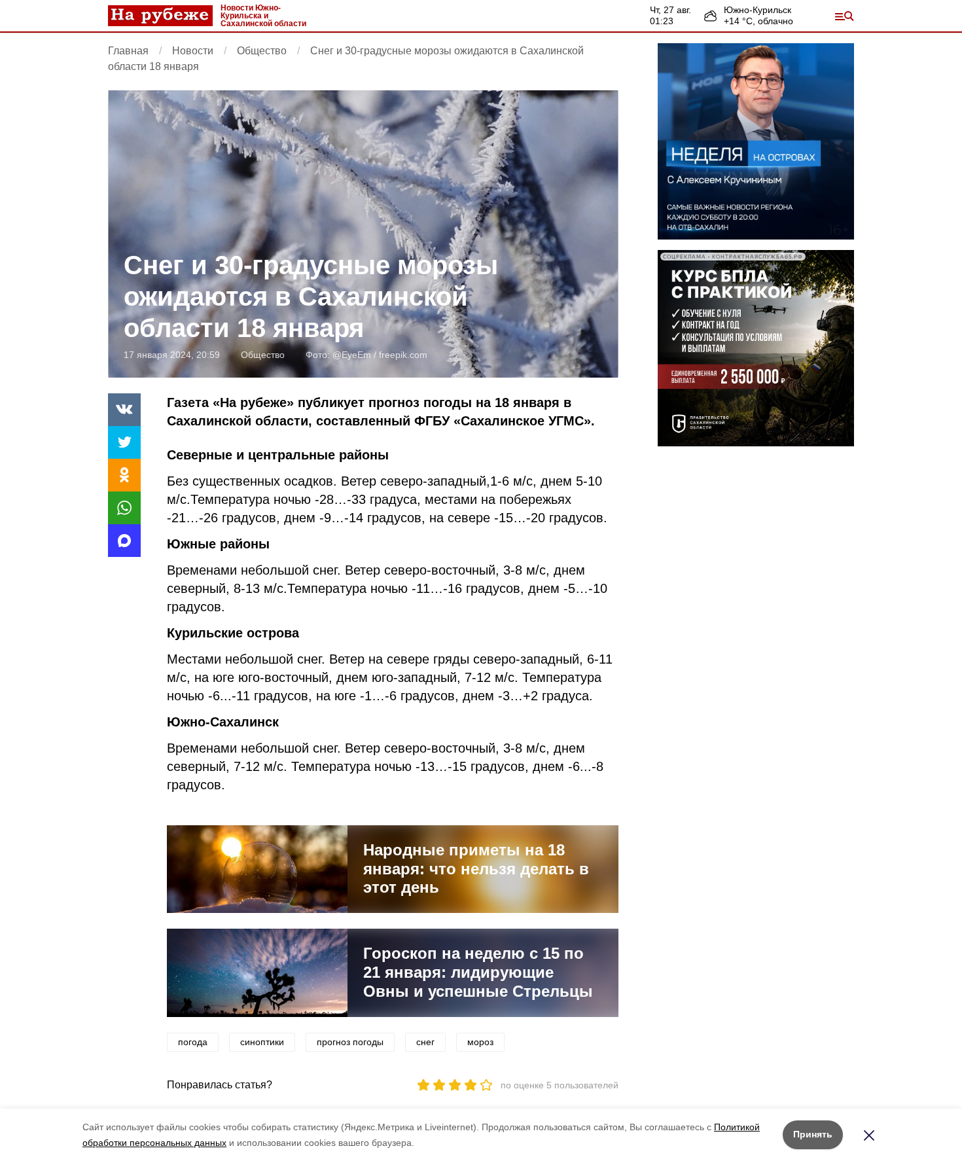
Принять (812, 1134)
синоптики (262, 1042)
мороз (480, 1042)
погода (192, 1042)
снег (425, 1042)
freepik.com (403, 354)
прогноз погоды (350, 1042)
